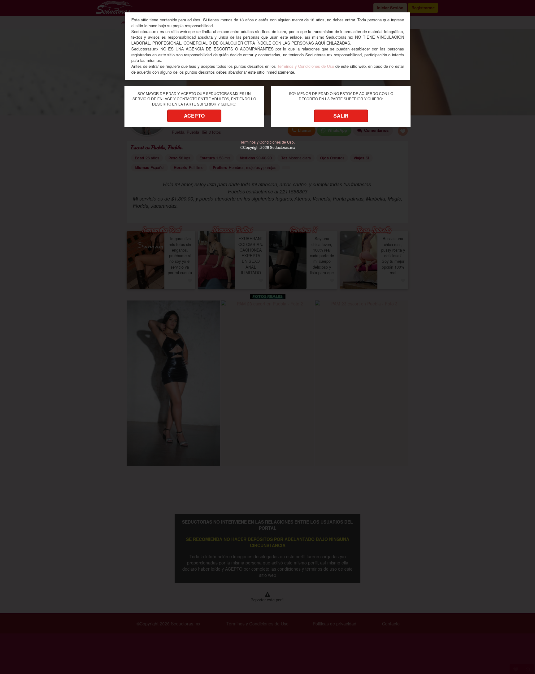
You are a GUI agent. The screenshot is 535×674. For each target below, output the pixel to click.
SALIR (341, 115)
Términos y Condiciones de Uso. (267, 142)
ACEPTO (194, 115)
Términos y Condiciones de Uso (305, 66)
